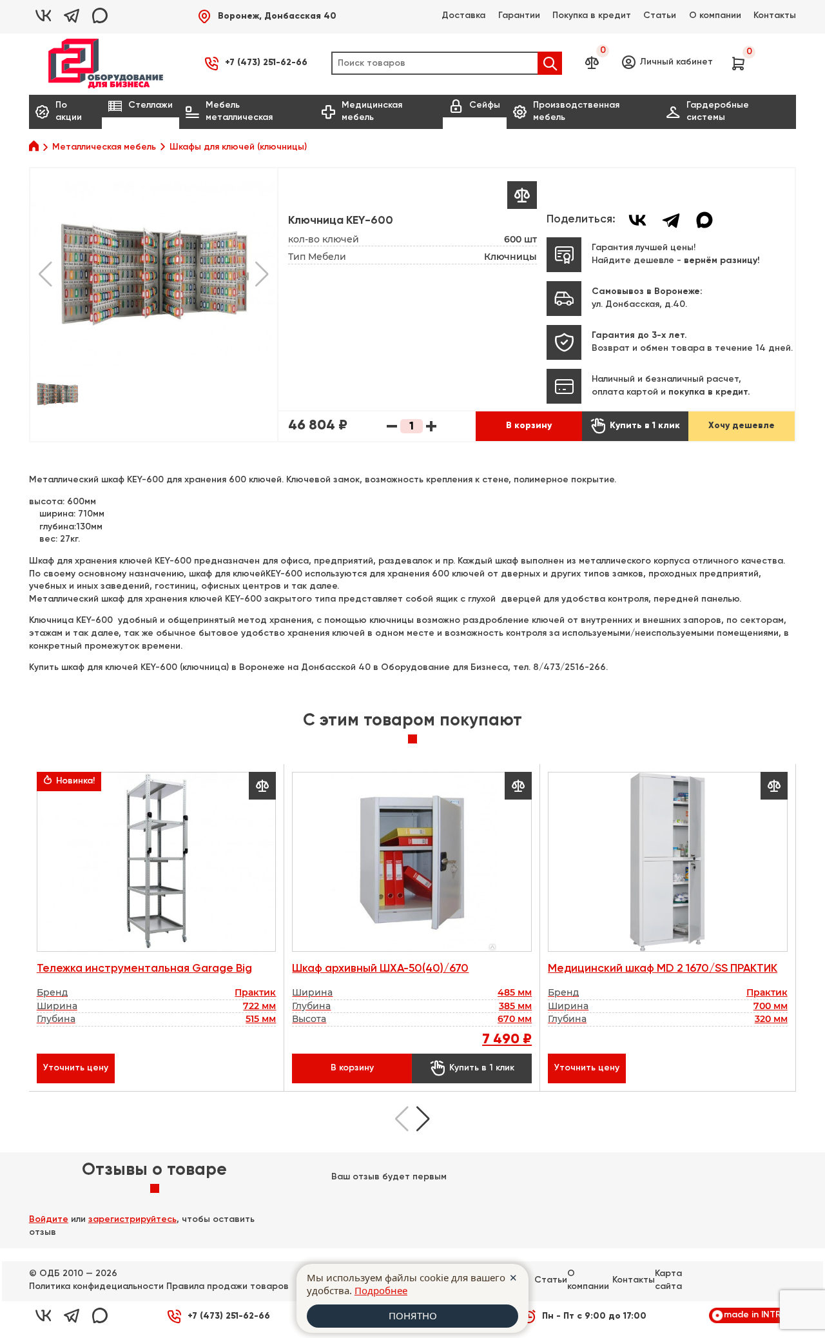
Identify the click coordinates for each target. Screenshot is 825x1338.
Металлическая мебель (104, 147)
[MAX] (704, 219)
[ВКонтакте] (637, 219)
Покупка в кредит (591, 15)
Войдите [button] (48, 1219)
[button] (267, 16)
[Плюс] (431, 426)
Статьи (659, 15)
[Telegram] (670, 219)
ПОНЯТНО (413, 1315)
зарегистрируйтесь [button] (132, 1219)
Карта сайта (668, 1280)
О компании (715, 15)
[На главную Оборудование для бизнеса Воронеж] (105, 63)
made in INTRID (757, 1314)
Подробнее (380, 1290)
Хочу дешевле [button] (741, 425)
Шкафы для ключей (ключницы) (238, 147)
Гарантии (519, 15)
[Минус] (392, 426)
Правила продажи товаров (227, 1286)
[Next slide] (423, 1119)
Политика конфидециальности (96, 1286)
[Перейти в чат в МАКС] (100, 17)
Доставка (463, 15)
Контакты (774, 15)
